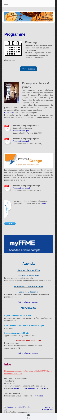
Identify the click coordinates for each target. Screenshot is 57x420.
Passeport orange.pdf (21, 188)
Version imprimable (14, 407)
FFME (44, 203)
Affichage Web (47, 409)
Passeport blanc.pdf (21, 130)
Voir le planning (28, 69)
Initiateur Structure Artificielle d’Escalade (28, 388)
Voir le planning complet (28, 302)
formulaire (39, 396)
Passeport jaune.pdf (21, 141)
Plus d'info (8, 112)
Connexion (49, 407)
